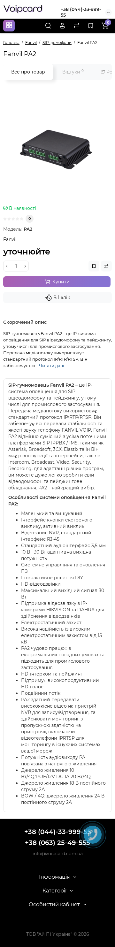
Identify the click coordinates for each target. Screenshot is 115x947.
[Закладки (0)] (91, 26)
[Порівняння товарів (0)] (77, 26)
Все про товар (28, 72)
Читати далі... (53, 365)
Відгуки (73, 72)
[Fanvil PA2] (57, 144)
